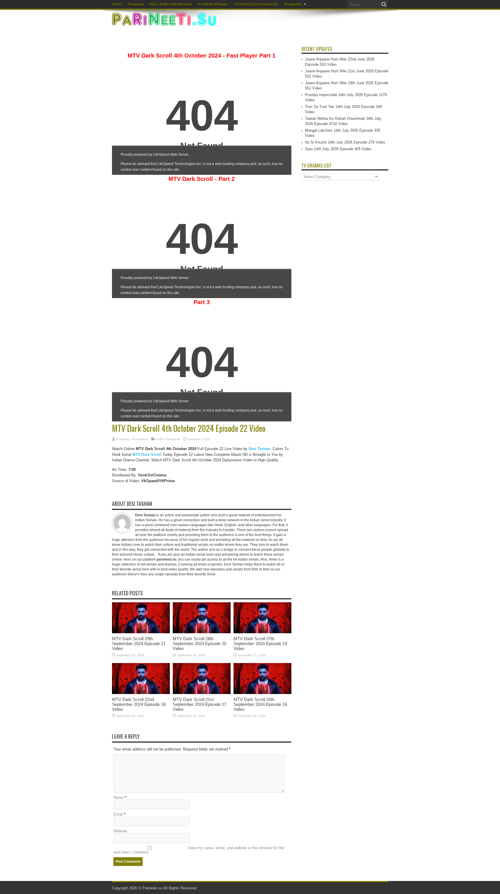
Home (117, 4)
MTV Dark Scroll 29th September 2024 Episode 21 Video (139, 643)
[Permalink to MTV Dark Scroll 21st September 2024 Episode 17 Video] (202, 693)
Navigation (293, 4)
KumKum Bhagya (212, 4)
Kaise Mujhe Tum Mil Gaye (170, 4)
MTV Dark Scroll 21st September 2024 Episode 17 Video (199, 704)
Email (118, 814)
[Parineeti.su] (165, 22)
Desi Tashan (140, 439)
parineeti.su (166, 559)
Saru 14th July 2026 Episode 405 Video (338, 149)
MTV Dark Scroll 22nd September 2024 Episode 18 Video (139, 704)
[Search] (384, 4)
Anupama (136, 4)
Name (118, 797)
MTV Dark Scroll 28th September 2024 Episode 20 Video (199, 643)
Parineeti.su (152, 888)
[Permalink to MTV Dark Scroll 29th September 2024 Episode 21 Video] (141, 632)
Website (120, 831)
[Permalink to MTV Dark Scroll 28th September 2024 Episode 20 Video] (202, 632)
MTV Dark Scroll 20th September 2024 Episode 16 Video (260, 704)
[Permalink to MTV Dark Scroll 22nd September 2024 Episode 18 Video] (141, 693)
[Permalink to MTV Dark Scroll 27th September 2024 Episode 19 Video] (262, 632)
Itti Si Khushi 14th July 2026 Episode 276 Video (345, 142)
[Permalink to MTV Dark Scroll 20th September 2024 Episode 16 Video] (262, 693)
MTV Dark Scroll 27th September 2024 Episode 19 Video (260, 643)
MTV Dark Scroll (169, 439)
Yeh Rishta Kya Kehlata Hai (255, 4)
